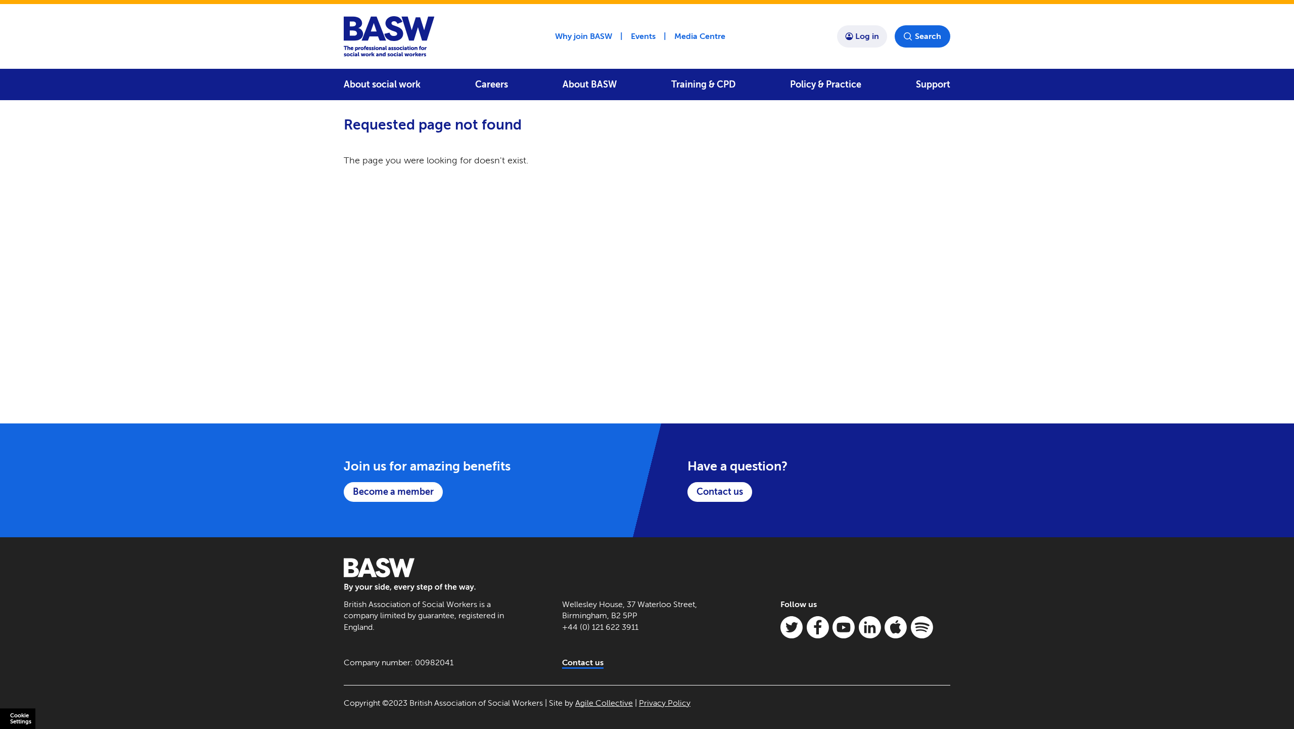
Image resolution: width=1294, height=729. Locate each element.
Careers (491, 84)
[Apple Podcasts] (896, 627)
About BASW (590, 84)
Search (928, 36)
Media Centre (699, 36)
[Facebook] (818, 627)
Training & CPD (703, 84)
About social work (382, 84)
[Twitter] (791, 627)
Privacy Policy (664, 703)
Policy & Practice (825, 84)
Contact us (720, 491)
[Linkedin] (870, 627)
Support (933, 84)
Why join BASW (583, 36)
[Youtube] (844, 627)
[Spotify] (922, 627)
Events (643, 36)
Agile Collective (604, 703)
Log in (867, 36)
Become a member (393, 491)
